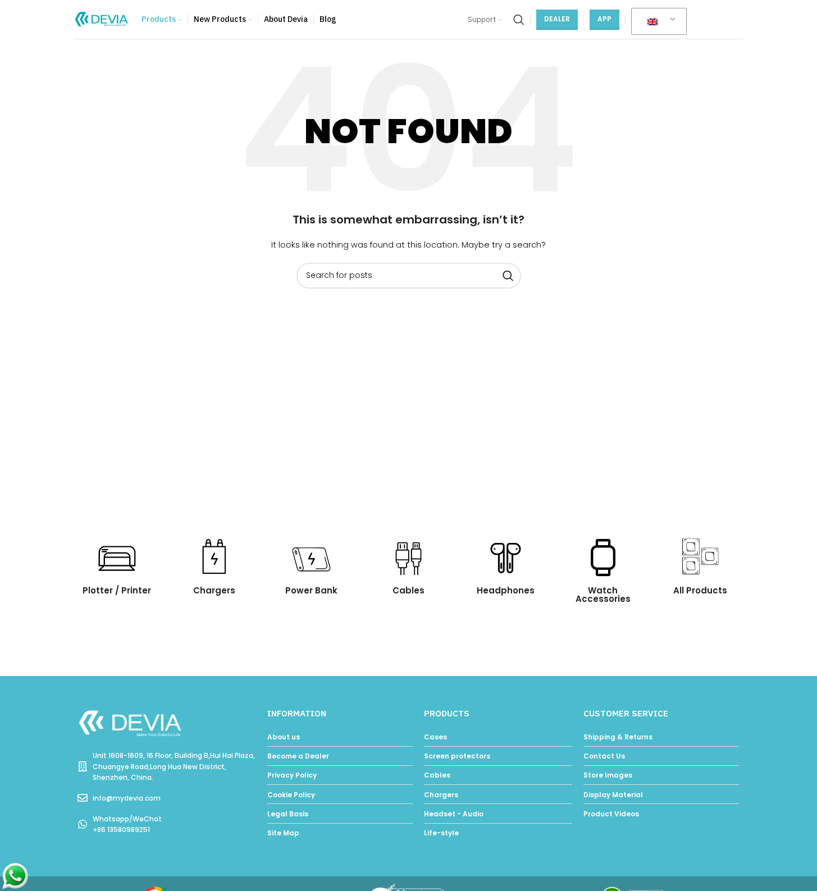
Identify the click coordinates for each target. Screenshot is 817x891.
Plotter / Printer (117, 590)
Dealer (557, 19)
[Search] (519, 19)
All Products (700, 590)
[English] (657, 22)
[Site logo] (102, 19)
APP (604, 19)
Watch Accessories (603, 594)
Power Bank (311, 590)
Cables (408, 590)
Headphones (506, 590)
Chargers (214, 590)
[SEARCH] (508, 276)
